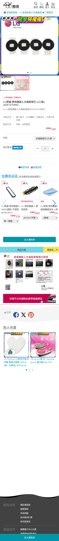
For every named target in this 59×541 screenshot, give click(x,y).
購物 (41, 7)
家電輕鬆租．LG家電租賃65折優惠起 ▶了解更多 (30, 12)
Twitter (23, 315)
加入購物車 (29, 538)
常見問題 (24, 513)
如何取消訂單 (26, 517)
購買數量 (12, 147)
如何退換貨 (25, 521)
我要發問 (37, 167)
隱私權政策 (25, 505)
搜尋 (36, 7)
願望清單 (25, 167)
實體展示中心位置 (28, 529)
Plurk (31, 315)
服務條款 (24, 509)
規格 (5, 138)
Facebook (16, 315)
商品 (53, 7)
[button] (54, 203)
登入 (47, 7)
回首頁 (11, 5)
